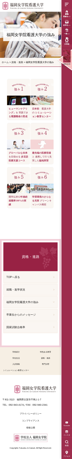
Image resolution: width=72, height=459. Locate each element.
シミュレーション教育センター (16, 370)
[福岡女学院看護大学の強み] (24, 6)
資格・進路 (17, 62)
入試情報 (16, 364)
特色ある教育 (45, 352)
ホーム (5, 62)
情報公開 (30, 427)
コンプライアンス (30, 420)
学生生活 (16, 358)
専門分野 (45, 364)
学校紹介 (16, 352)
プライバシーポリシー (31, 413)
